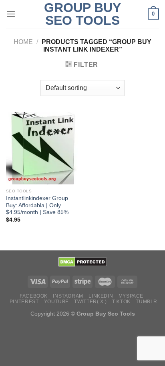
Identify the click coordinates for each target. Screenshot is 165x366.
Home (23, 41)
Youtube (56, 301)
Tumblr (146, 301)
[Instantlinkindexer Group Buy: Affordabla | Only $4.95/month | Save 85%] (42, 148)
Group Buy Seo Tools (82, 14)
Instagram (68, 296)
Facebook (34, 296)
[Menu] (11, 14)
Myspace (131, 296)
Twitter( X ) (90, 301)
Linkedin (101, 296)
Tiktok (121, 301)
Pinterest (24, 301)
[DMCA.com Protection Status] (82, 261)
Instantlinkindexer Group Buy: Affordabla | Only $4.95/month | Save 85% (37, 205)
